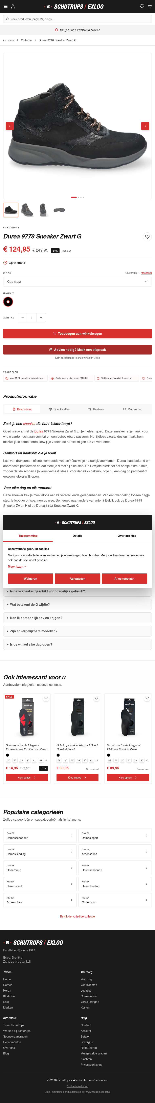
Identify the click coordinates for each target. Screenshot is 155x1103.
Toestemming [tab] (28, 535)
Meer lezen (15, 566)
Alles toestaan (124, 578)
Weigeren (30, 578)
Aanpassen (77, 578)
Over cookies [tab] (127, 535)
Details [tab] (77, 535)
